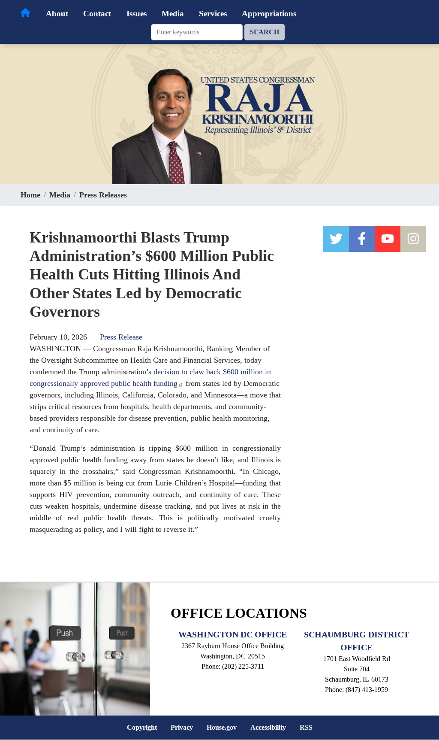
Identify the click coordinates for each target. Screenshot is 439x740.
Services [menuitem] (213, 13)
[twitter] (336, 239)
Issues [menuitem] (136, 13)
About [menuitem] (57, 13)
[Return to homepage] (25, 12)
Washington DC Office (232, 634)
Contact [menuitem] (97, 13)
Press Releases (103, 195)
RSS (306, 727)
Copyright (142, 727)
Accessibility (268, 727)
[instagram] (413, 239)
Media (59, 195)
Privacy (182, 727)
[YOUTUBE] (387, 239)
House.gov (222, 727)
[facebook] (362, 239)
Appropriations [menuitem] (269, 13)
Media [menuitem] (173, 13)
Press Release (121, 337)
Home (30, 195)
